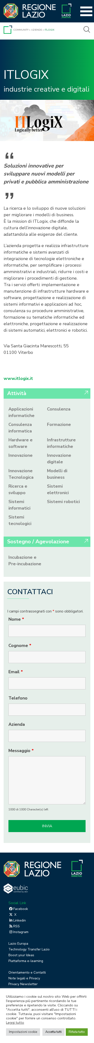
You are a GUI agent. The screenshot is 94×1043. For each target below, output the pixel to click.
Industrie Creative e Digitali (46, 89)
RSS (16, 926)
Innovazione (20, 455)
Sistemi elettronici (58, 489)
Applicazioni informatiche (21, 412)
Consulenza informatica (20, 428)
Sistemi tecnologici (19, 520)
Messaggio (21, 751)
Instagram (20, 932)
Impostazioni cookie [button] (23, 1032)
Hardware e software (20, 443)
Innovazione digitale (59, 458)
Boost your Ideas (21, 955)
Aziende (36, 30)
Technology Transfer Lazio (29, 949)
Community (20, 30)
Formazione (59, 424)
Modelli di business (57, 474)
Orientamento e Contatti (27, 972)
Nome (16, 619)
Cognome (19, 645)
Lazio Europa (18, 943)
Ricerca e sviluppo (17, 489)
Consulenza (58, 409)
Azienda (16, 724)
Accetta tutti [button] (53, 1032)
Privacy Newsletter (23, 984)
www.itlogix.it (18, 378)
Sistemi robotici (63, 502)
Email (15, 672)
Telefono (17, 698)
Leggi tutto (15, 1022)
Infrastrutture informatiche (61, 443)
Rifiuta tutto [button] (77, 1032)
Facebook (20, 909)
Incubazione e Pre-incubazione (24, 560)
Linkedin (19, 920)
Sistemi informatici (19, 505)
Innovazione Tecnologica (21, 474)
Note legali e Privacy (24, 978)
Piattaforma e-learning (25, 961)
